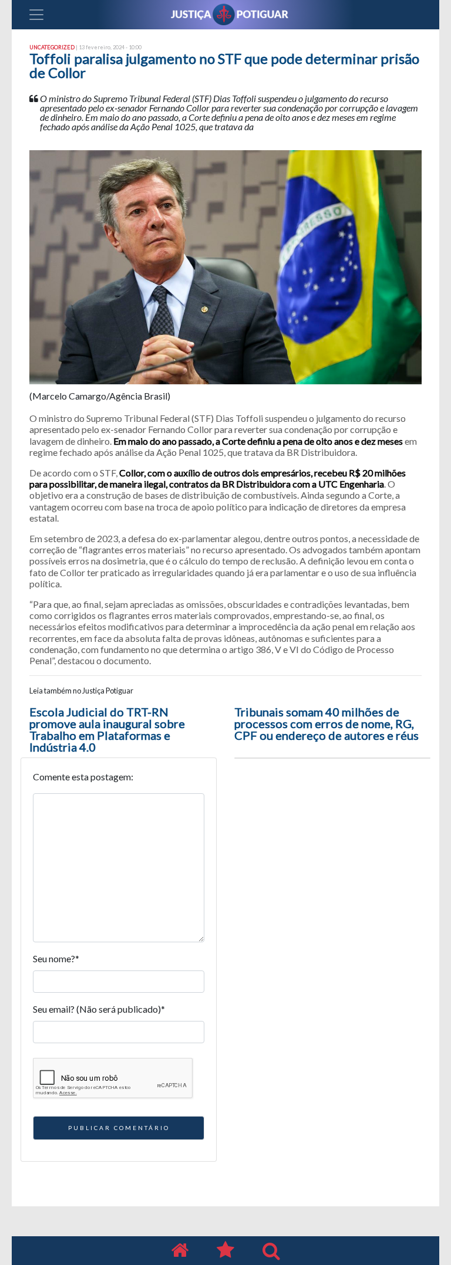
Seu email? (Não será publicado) (99, 1008)
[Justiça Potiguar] (180, 1250)
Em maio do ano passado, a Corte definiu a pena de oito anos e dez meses (259, 441)
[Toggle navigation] (36, 15)
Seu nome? (56, 958)
